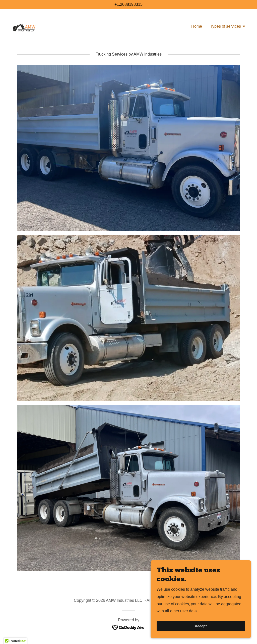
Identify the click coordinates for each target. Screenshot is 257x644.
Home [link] (196, 26)
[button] (228, 26)
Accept (201, 626)
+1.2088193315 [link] (128, 4)
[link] (24, 26)
